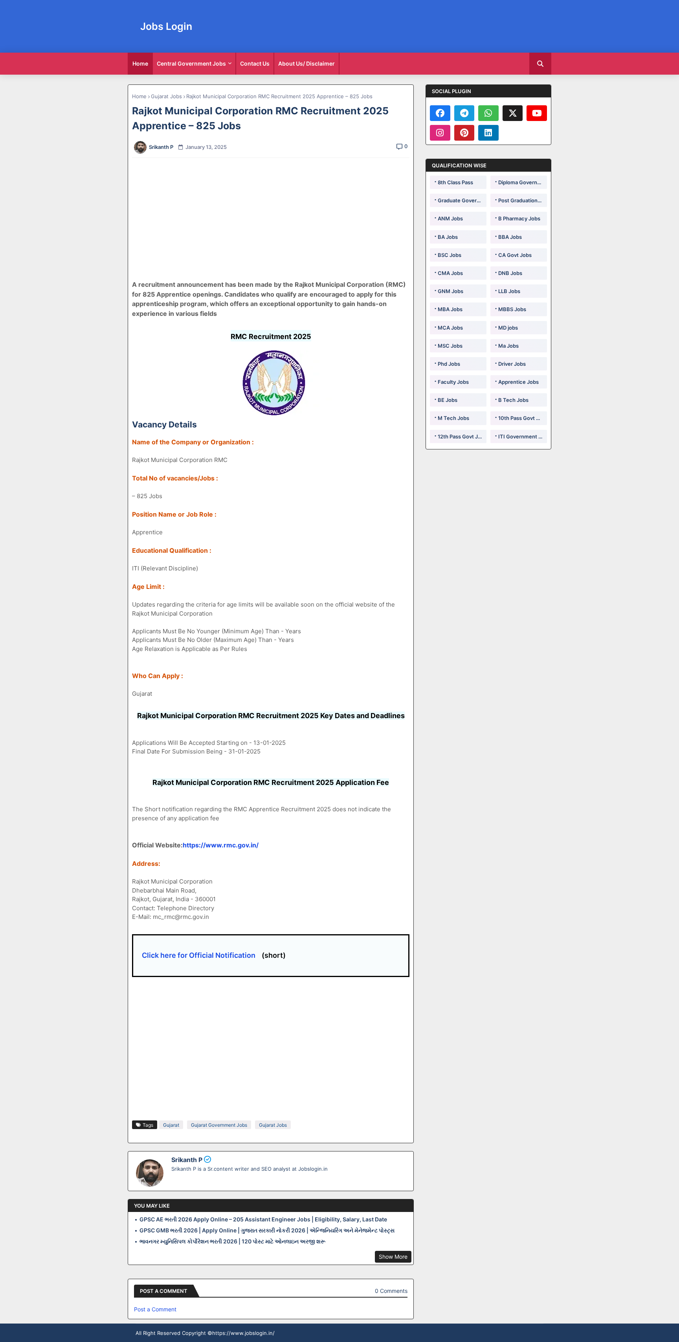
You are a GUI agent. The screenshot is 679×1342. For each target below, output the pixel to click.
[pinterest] (464, 133)
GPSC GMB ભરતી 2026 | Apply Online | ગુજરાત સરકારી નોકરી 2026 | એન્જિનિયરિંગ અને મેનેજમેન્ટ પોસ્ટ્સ (267, 1230)
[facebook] (440, 113)
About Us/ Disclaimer (306, 63)
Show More (393, 1256)
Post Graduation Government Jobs (522, 200)
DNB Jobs (510, 273)
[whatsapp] (488, 113)
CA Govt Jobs (515, 255)
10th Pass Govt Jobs (522, 418)
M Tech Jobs (453, 418)
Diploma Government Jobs (522, 182)
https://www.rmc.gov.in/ (221, 845)
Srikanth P (186, 1160)
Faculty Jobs (453, 382)
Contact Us (255, 63)
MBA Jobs (450, 309)
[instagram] (440, 133)
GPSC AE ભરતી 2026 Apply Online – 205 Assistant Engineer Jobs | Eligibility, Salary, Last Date (263, 1219)
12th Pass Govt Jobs (462, 436)
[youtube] (537, 113)
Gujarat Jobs (166, 96)
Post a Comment (155, 1309)
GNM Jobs (450, 291)
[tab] (140, 64)
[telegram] (464, 113)
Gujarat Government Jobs (219, 1125)
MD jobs (508, 327)
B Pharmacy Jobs (519, 218)
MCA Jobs (450, 327)
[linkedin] (488, 133)
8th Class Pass (455, 182)
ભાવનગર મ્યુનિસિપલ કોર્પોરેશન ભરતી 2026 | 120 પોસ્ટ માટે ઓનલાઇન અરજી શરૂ (232, 1241)
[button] (540, 64)
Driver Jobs (512, 364)
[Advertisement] (275, 219)
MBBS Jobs (512, 309)
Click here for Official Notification (198, 955)
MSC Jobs (450, 346)
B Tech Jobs (513, 400)
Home (140, 63)
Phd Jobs (449, 364)
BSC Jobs (449, 255)
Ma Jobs (508, 346)
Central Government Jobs (191, 63)
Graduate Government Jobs (462, 200)
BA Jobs (448, 237)
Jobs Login (166, 26)
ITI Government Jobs (522, 436)
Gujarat (171, 1125)
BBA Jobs (510, 237)
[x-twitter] (513, 113)
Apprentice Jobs (518, 382)
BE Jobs (447, 400)
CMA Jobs (450, 273)
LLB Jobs (509, 291)
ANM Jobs (450, 218)
